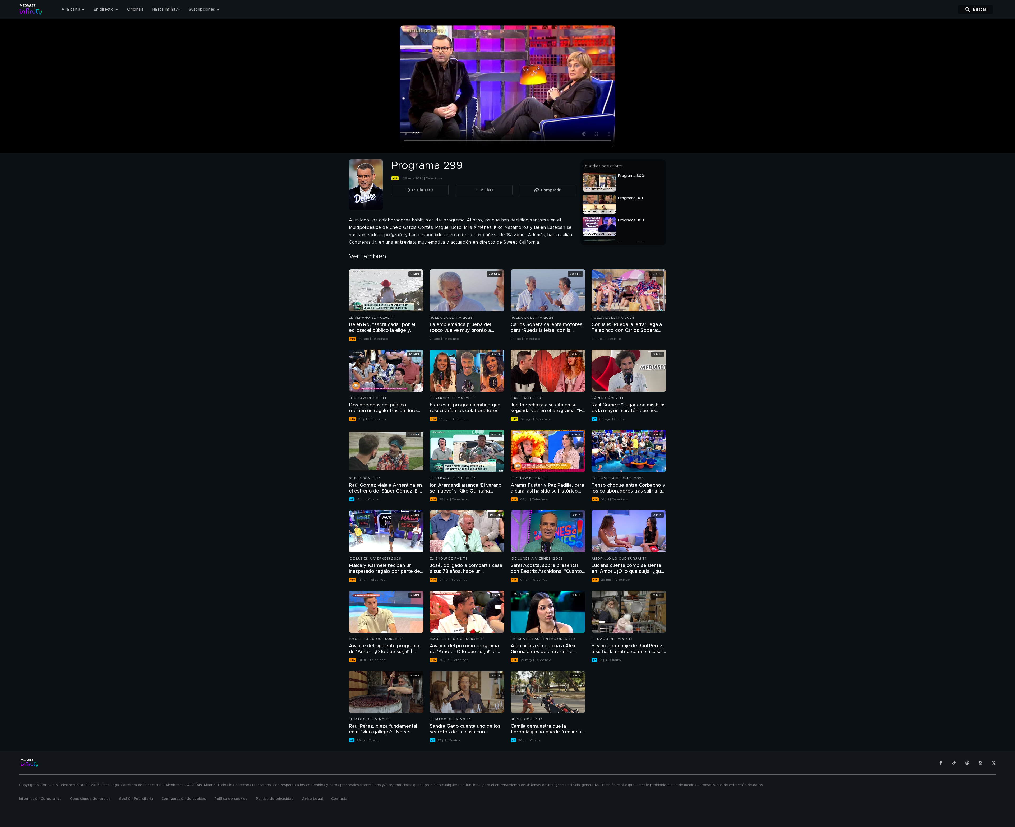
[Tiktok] (954, 762)
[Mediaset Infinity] (31, 9)
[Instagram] (980, 762)
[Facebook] (940, 762)
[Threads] (967, 762)
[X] (993, 762)
